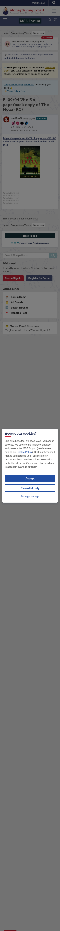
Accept (30, 478)
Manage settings (30, 496)
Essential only (30, 488)
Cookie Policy (24, 452)
